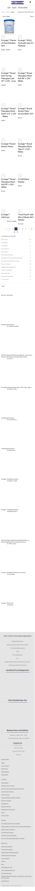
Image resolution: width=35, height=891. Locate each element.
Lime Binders (4, 242)
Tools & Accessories (6, 270)
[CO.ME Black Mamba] (26, 165)
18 (14, 232)
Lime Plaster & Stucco (7, 255)
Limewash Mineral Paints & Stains (10, 797)
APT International (17, 654)
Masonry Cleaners (6, 264)
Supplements (5, 803)
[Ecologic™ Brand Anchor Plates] (9, 130)
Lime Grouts (4, 252)
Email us (18, 754)
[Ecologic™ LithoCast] (9, 201)
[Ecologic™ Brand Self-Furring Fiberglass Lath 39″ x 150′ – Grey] (9, 59)
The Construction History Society (17, 665)
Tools (3, 812)
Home (2, 12)
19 (17, 232)
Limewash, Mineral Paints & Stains (10, 261)
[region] (17, 618)
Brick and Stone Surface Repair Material (11, 258)
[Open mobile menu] (33, 2)
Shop (9, 7)
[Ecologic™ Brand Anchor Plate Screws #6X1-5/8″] (26, 94)
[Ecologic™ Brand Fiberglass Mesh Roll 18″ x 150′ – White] (9, 165)
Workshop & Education (7, 276)
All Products (4, 239)
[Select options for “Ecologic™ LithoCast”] (3, 211)
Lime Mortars (4, 245)
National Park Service (17, 641)
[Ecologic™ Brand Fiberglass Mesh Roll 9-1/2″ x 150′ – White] (9, 94)
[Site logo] (17, 2)
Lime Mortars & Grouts (7, 785)
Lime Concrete (5, 248)
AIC (17, 658)
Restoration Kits (5, 273)
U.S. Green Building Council (17, 648)
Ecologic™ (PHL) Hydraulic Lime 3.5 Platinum (25, 43)
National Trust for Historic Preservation (17, 644)
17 (31, 229)
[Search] (26, 2)
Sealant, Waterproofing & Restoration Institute (17, 661)
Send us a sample (23, 7)
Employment (4, 774)
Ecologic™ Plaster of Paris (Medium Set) (8, 43)
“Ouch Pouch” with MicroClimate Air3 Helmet (25, 217)
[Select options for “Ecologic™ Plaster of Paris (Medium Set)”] (3, 37)
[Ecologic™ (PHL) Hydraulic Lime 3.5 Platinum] (26, 26)
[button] (20, 37)
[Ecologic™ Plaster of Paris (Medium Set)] (9, 26)
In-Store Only (5, 279)
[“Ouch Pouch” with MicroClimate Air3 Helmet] (26, 201)
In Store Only (5, 815)
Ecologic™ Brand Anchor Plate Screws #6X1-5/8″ (26, 111)
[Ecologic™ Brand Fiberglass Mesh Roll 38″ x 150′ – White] (26, 59)
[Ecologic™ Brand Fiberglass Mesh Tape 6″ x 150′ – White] (26, 130)
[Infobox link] (3, 3)
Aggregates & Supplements (8, 267)
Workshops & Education (8, 809)
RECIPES (14, 7)
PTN (17, 651)
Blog (2, 864)
